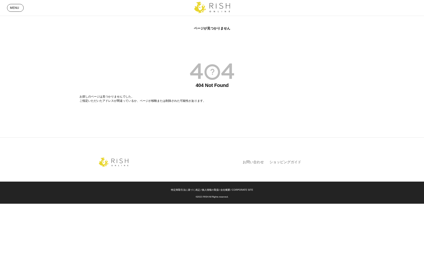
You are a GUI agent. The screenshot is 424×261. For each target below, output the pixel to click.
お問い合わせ (253, 162)
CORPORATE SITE (242, 189)
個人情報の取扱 (210, 189)
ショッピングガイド (285, 162)
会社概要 (225, 189)
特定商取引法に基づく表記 (185, 189)
